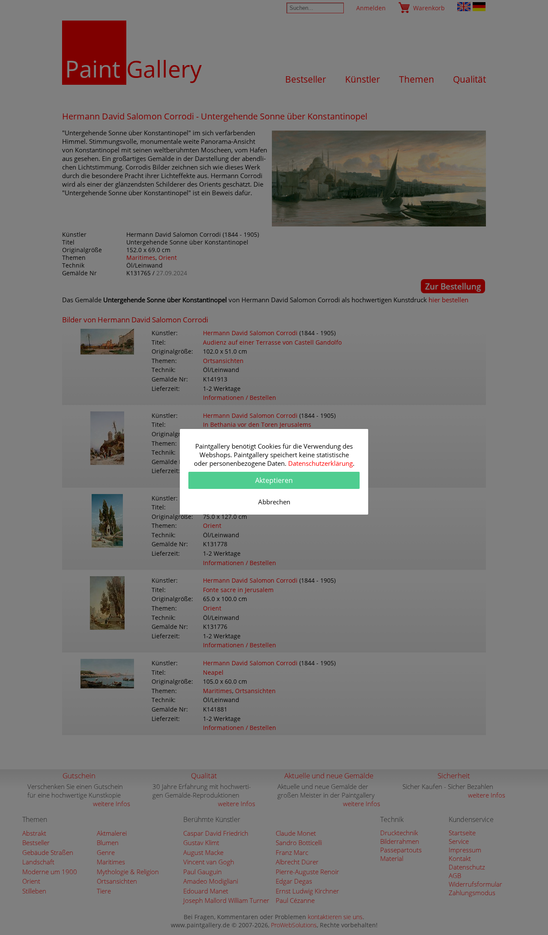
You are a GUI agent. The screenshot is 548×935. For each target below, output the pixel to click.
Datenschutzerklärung (320, 463)
